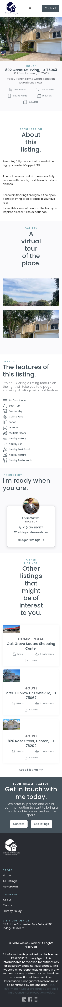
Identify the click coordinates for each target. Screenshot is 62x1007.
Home (7, 875)
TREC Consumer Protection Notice (31, 993)
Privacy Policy (12, 911)
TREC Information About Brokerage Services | (31, 987)
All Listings (10, 881)
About (7, 900)
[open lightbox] (31, 292)
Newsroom (10, 887)
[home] (10, 8)
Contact (50, 8)
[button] (30, 8)
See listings (41, 824)
